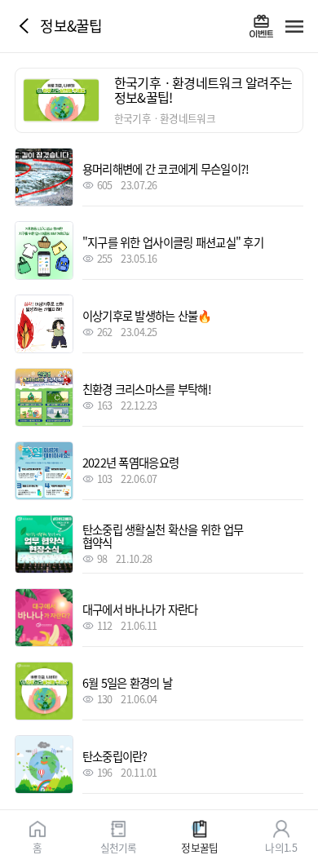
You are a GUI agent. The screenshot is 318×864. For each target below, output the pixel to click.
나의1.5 (280, 846)
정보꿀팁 (199, 846)
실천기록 (118, 846)
